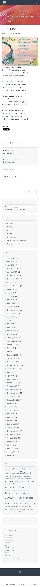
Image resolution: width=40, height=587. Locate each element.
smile (31, 501)
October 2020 (12, 438)
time (26, 506)
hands (30, 478)
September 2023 (13, 341)
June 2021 (11, 410)
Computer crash (12, 152)
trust (30, 506)
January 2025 (12, 307)
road (13, 501)
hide (20, 481)
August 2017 (12, 455)
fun (18, 478)
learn (33, 481)
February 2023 (12, 355)
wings (25, 509)
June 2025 (11, 296)
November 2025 (13, 279)
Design (10, 223)
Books (26, 469)
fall (28, 476)
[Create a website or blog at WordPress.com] (20, 572)
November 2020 (13, 435)
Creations (9, 29)
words (14, 512)
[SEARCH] (35, 2)
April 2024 (11, 327)
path (26, 490)
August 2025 (12, 289)
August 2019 (12, 441)
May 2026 (11, 262)
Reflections (8, 501)
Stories (15, 506)
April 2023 (11, 351)
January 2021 (12, 428)
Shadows (17, 501)
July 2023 (10, 348)
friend (11, 478)
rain (15, 498)
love (13, 484)
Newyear (17, 490)
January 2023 (12, 358)
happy (7, 481)
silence (23, 501)
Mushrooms (9, 550)
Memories (8, 540)
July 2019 (10, 445)
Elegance (8, 543)
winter (30, 509)
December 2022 (13, 362)
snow (6, 503)
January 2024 (12, 338)
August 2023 (12, 345)
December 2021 (13, 390)
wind (18, 509)
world (19, 512)
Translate (21, 209)
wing (21, 509)
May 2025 (10, 300)
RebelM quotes (25, 497)
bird (18, 469)
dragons (11, 476)
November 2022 (13, 365)
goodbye (21, 478)
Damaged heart (9, 160)
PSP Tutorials (12, 237)
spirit (13, 503)
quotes (9, 497)
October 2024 (12, 313)
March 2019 (11, 448)
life (6, 484)
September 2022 (13, 369)
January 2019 (12, 452)
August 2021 (12, 403)
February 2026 (12, 269)
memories (8, 487)
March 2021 (11, 421)
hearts (16, 481)
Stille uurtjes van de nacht (16, 241)
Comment (31, 192)
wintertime (8, 512)
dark (18, 473)
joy (31, 481)
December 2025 (13, 275)
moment (7, 490)
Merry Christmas (21, 487)
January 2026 (12, 272)
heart (12, 481)
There (7, 553)
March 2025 (11, 303)
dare (15, 473)
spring (17, 503)
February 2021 (12, 424)
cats (29, 469)
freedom (7, 478)
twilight (7, 509)
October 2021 (12, 396)
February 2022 (12, 383)
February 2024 (12, 334)
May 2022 (11, 372)
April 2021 (10, 417)
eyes (25, 476)
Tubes (9, 244)
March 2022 (11, 379)
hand (26, 478)
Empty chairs (9, 548)
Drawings (10, 227)
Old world (9, 538)
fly (30, 476)
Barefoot (8, 535)
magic (17, 484)
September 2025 (13, 286)
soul (9, 504)
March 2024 (11, 331)
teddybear (21, 506)
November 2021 (13, 393)
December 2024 (13, 310)
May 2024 (11, 324)
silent (27, 501)
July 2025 (10, 293)
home (23, 481)
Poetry (6, 143)
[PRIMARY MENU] (4, 2)
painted (22, 490)
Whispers (13, 509)
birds (21, 469)
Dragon (7, 476)
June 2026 (11, 258)
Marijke (17, 33)
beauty (11, 469)
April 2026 (11, 265)
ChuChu (7, 473)
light (9, 484)
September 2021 (13, 400)
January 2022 (12, 386)
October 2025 (12, 282)
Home (9, 230)
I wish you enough (12, 558)
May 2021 (10, 414)
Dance (12, 473)
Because (7, 555)
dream (16, 476)
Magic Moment (24, 484)
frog (15, 478)
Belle (14, 469)
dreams (21, 476)
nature (13, 490)
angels (7, 469)
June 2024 (11, 320)
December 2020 (13, 431)
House (27, 481)
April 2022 (11, 376)
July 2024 (10, 317)
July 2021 (10, 407)
